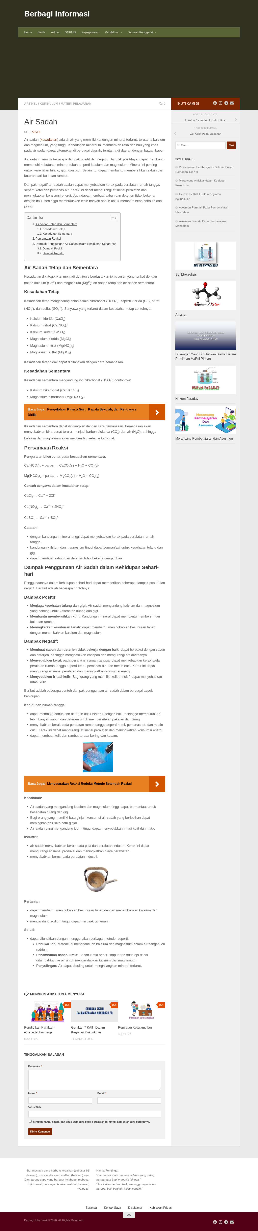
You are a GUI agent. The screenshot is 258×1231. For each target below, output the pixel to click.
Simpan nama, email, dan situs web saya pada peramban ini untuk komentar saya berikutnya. (91, 1121)
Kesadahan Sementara (57, 233)
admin (36, 131)
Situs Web (34, 1107)
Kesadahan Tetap (54, 229)
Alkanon (181, 314)
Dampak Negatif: (53, 253)
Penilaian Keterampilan (135, 1027)
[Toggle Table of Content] (111, 218)
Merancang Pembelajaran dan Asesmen (204, 438)
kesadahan (49, 140)
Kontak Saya (112, 1207)
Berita (41, 32)
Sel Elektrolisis (186, 274)
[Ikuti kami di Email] (232, 103)
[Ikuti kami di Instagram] (220, 103)
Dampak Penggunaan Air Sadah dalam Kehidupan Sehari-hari (75, 243)
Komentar (35, 1066)
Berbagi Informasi (57, 13)
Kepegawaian (90, 32)
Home (28, 32)
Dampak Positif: (53, 248)
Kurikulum (49, 103)
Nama (32, 1093)
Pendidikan (112, 32)
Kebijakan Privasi (161, 1207)
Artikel (55, 32)
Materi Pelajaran (76, 103)
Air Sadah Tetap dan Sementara (56, 224)
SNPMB (70, 32)
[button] (56, 1179)
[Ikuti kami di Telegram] (226, 103)
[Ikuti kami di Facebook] (215, 103)
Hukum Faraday (186, 398)
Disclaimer (135, 1207)
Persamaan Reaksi (48, 238)
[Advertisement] (129, 67)
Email (101, 1093)
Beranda (91, 1207)
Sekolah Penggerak (141, 32)
